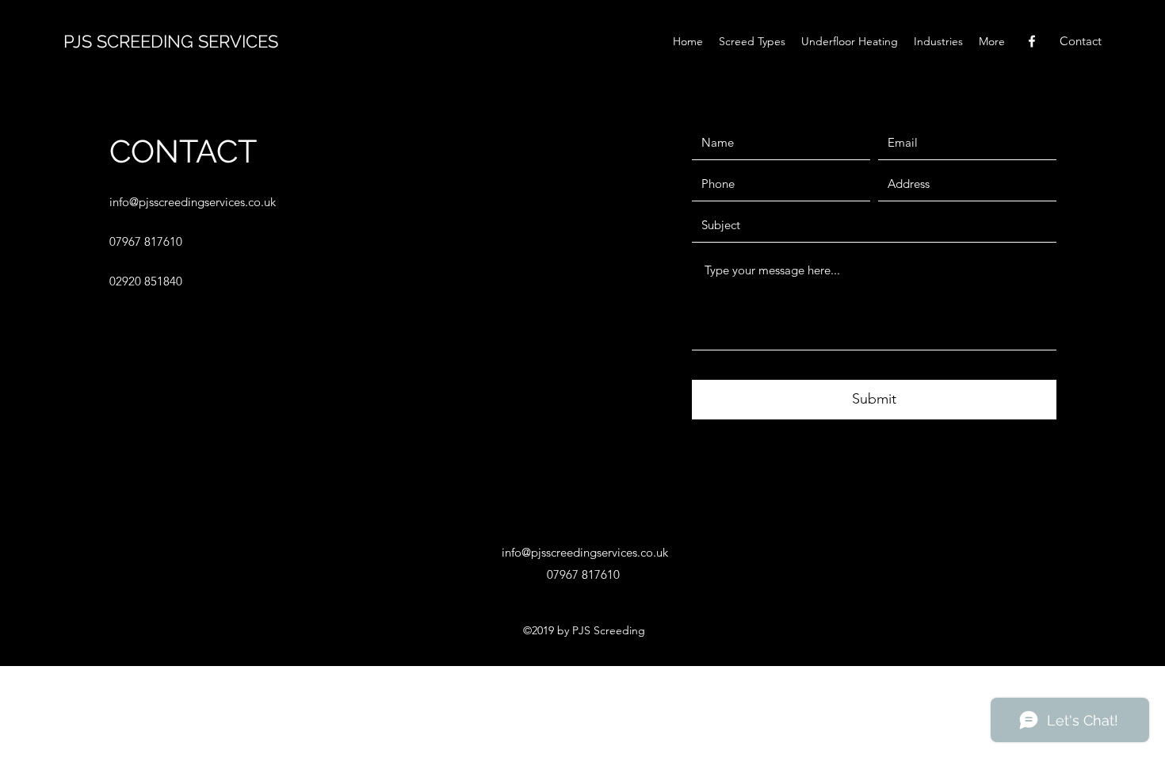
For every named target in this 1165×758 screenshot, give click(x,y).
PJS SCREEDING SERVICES (170, 41)
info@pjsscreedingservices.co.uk (192, 201)
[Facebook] (1032, 41)
